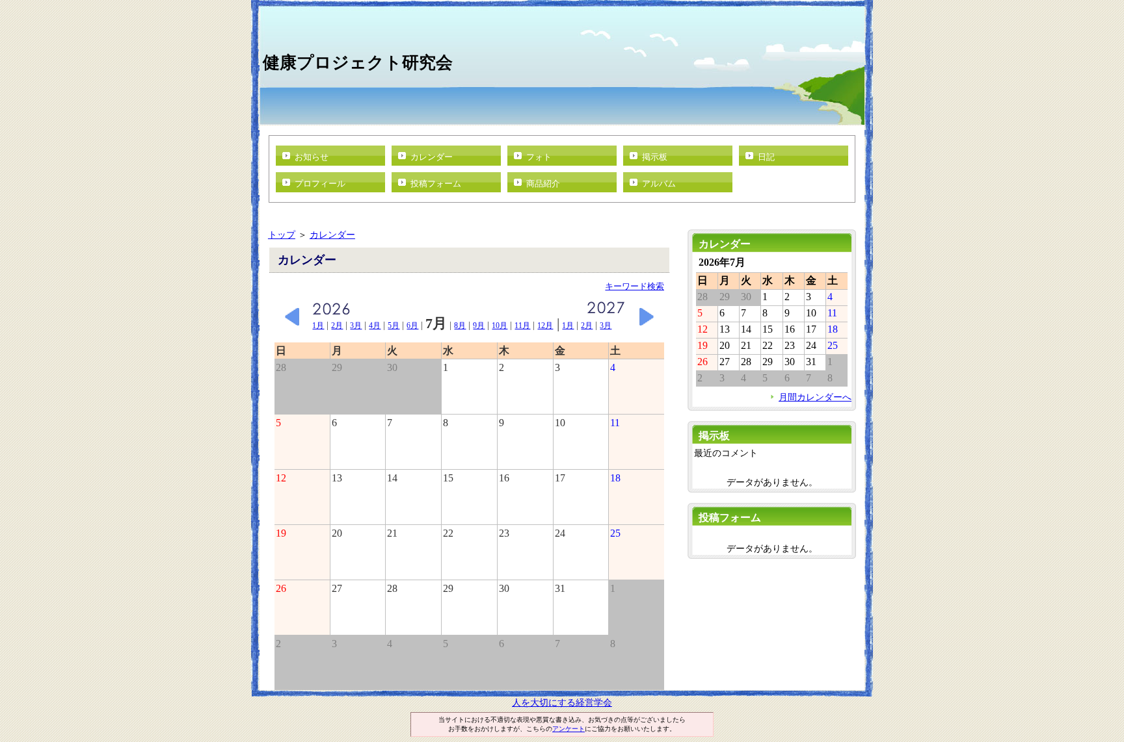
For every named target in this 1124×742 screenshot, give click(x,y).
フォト (539, 157)
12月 (545, 325)
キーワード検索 (634, 286)
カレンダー (431, 157)
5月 (393, 325)
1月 (318, 325)
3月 (356, 325)
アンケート (568, 728)
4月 (375, 325)
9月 (479, 325)
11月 (522, 325)
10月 (499, 325)
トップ (281, 234)
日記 (766, 157)
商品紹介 (543, 183)
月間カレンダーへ (815, 397)
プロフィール (320, 183)
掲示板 (654, 157)
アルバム (659, 183)
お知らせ (311, 157)
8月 (460, 325)
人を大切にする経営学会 (562, 702)
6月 (412, 325)
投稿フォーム (435, 183)
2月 (337, 325)
